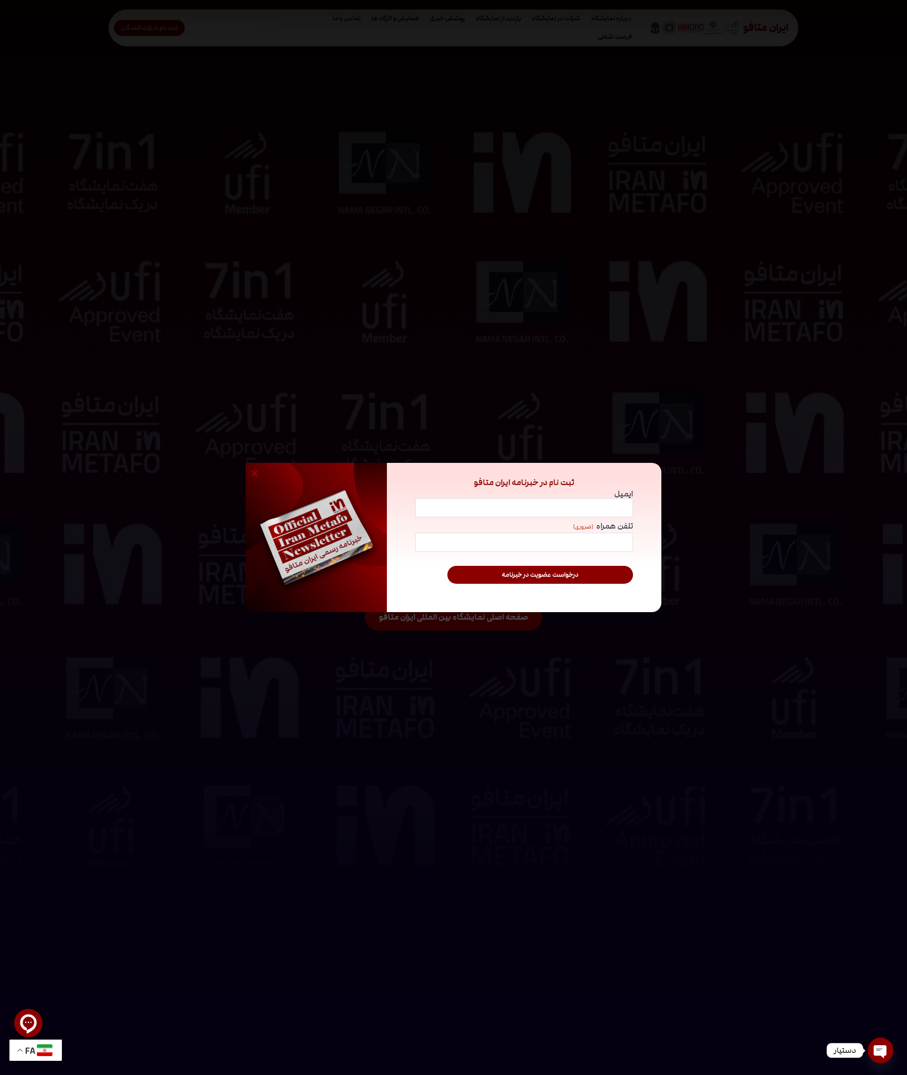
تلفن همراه (603, 527)
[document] (453, 537)
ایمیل (623, 493)
